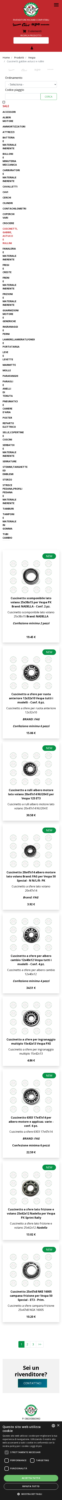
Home (6, 57)
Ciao (25, 71)
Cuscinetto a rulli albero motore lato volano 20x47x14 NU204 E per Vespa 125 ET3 (31, 794)
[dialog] (31, 1460)
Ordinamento (13, 78)
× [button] (58, 1425)
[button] (31, 1494)
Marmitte (9, 364)
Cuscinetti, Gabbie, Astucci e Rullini (10, 236)
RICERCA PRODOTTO (31, 35)
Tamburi (8, 508)
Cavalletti (10, 186)
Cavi (5, 192)
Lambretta (50, 71)
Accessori (9, 112)
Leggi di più (36, 1446)
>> (39, 1344)
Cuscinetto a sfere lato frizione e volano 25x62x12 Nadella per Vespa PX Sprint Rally (31, 1213)
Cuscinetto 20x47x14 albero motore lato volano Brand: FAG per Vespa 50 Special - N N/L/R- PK (31, 876)
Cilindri (8, 203)
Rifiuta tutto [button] (30, 1486)
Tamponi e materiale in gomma (9, 521)
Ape (37, 71)
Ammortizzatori (14, 126)
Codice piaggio (14, 90)
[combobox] (53, 1425)
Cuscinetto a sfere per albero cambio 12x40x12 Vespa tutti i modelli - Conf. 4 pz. (31, 960)
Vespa (31, 57)
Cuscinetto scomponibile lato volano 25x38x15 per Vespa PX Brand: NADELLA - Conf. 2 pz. (31, 602)
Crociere (8, 223)
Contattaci (32, 1383)
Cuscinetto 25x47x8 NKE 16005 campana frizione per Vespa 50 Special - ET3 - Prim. (31, 1296)
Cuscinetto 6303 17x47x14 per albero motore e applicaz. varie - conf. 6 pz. (31, 1122)
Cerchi (7, 197)
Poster (7, 417)
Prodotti (19, 57)
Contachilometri (14, 208)
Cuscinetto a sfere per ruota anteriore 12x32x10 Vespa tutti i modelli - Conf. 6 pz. (31, 698)
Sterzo (7, 479)
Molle (7, 370)
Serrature (10, 461)
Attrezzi (8, 132)
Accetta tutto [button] (31, 1478)
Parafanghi (10, 375)
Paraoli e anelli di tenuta (8, 388)
